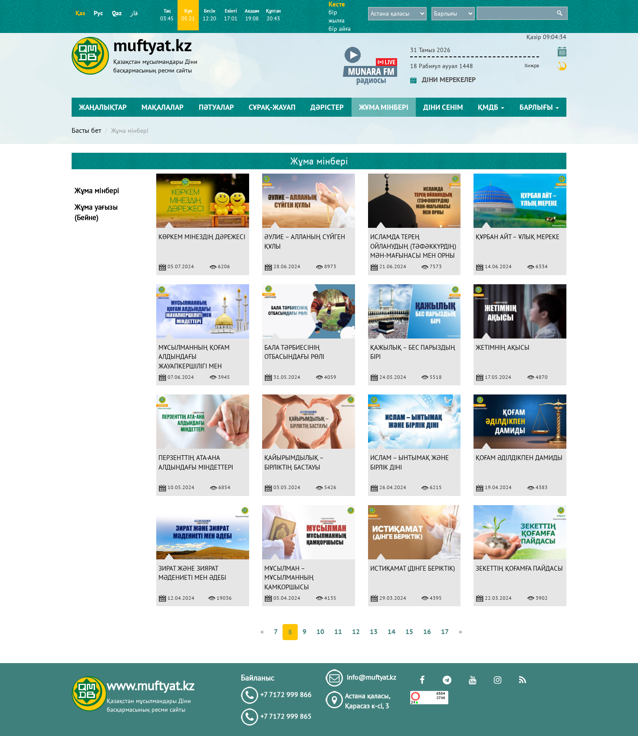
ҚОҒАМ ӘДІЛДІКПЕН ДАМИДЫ (519, 457)
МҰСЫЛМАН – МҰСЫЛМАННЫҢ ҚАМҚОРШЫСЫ (289, 577)
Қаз (80, 13)
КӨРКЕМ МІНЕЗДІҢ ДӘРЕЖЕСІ (201, 237)
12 (356, 631)
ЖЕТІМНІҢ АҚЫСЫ (502, 347)
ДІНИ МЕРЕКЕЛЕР (446, 79)
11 (338, 631)
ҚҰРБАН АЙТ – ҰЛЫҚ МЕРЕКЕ (517, 237)
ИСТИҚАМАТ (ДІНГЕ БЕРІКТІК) (412, 568)
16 (427, 631)
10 (320, 631)
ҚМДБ (489, 107)
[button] (370, 48)
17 (445, 631)
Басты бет (86, 130)
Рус (98, 13)
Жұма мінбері (383, 107)
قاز (134, 13)
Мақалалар (162, 107)
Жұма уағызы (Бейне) (96, 212)
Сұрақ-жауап (272, 107)
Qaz (117, 13)
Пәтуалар (216, 107)
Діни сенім (443, 107)
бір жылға (337, 16)
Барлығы (537, 107)
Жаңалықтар (103, 107)
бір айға (340, 29)
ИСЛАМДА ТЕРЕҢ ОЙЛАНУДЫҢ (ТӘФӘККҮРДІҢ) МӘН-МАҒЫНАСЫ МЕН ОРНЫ (413, 246)
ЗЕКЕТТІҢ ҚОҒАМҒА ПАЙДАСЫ (519, 568)
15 (409, 631)
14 (391, 631)
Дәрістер (327, 107)
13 (374, 631)
